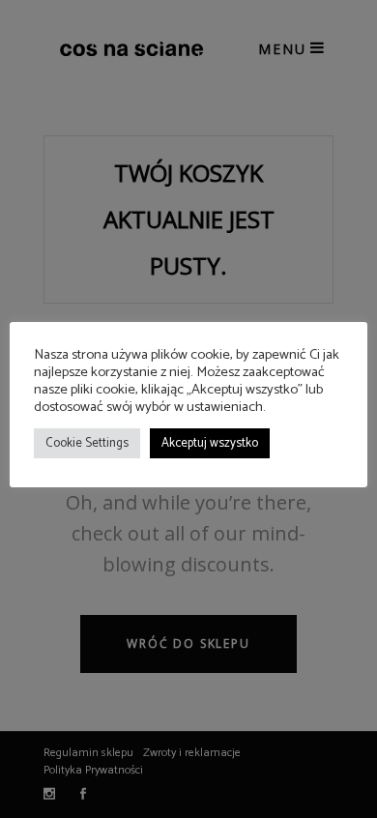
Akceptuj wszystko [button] (209, 443)
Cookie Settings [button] (87, 443)
